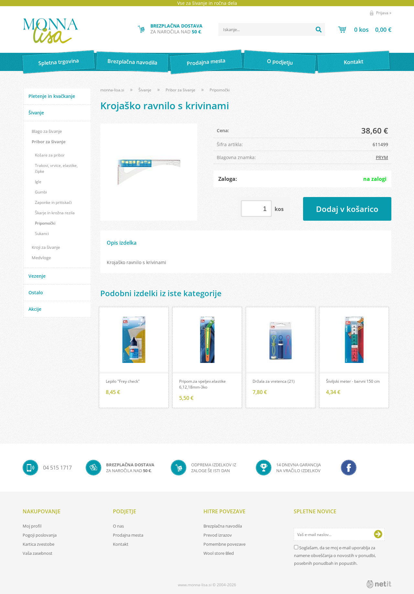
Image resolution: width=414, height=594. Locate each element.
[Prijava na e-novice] (378, 534)
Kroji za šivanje (46, 247)
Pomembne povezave (224, 544)
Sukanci (42, 233)
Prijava (383, 13)
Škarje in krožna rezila (55, 212)
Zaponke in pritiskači (53, 202)
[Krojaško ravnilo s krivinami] (148, 172)
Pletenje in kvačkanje (51, 96)
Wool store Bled (218, 553)
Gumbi (41, 192)
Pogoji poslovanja (40, 535)
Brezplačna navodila (132, 61)
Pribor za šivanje (48, 142)
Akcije (34, 309)
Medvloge (41, 258)
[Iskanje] (318, 29)
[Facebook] (348, 467)
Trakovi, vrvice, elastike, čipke (56, 168)
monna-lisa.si (112, 90)
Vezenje (37, 276)
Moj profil (32, 526)
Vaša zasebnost (37, 553)
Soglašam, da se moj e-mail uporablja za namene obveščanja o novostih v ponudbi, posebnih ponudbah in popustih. (335, 555)
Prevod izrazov (217, 535)
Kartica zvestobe (38, 544)
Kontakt (354, 62)
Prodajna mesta (205, 62)
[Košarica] (364, 29)
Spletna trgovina (58, 62)
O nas (118, 526)
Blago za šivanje (47, 131)
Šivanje (36, 113)
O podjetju (280, 61)
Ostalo (35, 292)
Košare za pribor (50, 155)
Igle (38, 181)
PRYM (382, 157)
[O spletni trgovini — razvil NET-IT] (379, 584)
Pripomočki (45, 223)
